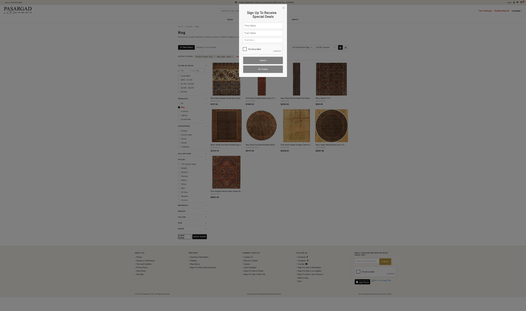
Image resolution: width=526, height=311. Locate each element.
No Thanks (263, 69)
